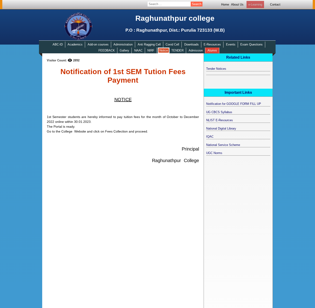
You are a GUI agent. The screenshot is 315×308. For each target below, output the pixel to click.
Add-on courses (98, 44)
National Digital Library (221, 128)
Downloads (191, 44)
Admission (196, 50)
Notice (163, 50)
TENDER (177, 50)
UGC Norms (214, 153)
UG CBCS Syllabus (219, 112)
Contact (275, 4)
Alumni (212, 50)
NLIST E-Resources (219, 120)
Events (230, 44)
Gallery (124, 50)
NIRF (150, 50)
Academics (75, 44)
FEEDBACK (106, 50)
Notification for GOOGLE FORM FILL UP (233, 104)
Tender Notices (216, 68)
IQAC (210, 136)
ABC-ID (58, 44)
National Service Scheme (223, 145)
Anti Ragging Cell (149, 44)
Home (225, 4)
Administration (123, 44)
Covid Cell (172, 44)
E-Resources (212, 44)
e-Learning (255, 4)
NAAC (138, 50)
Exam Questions (251, 44)
